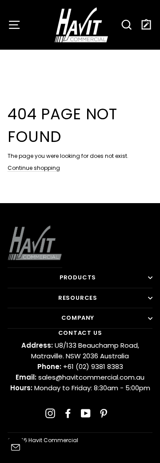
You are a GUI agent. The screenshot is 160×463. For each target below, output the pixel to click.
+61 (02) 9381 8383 (80, 366)
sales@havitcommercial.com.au (80, 377)
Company (78, 318)
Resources (77, 298)
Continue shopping (34, 168)
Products (78, 277)
